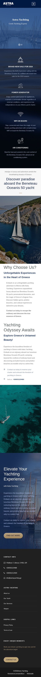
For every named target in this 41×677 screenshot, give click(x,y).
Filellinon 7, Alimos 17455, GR (17, 563)
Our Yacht (7, 598)
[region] (20, 665)
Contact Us (20, 31)
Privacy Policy (8, 625)
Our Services (8, 603)
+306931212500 (11, 573)
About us (7, 593)
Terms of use (8, 630)
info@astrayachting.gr (13, 578)
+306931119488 (18, 379)
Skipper (6, 608)
